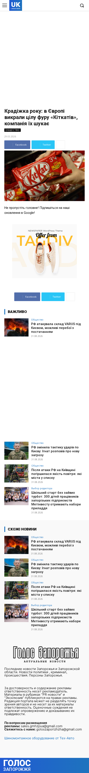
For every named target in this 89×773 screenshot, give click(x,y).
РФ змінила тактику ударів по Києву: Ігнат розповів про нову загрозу (55, 451)
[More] (60, 144)
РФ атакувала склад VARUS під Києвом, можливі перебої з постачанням (56, 328)
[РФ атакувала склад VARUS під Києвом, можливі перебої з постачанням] (16, 327)
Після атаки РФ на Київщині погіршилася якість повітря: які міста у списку (56, 474)
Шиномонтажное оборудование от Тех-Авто (39, 738)
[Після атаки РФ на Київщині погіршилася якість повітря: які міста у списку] (16, 473)
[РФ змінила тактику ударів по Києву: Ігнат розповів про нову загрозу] (16, 451)
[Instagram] (59, 5)
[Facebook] (52, 5)
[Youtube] (72, 5)
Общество (12, 130)
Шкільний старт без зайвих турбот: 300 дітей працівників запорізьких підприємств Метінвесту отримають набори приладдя (56, 500)
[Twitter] (66, 5)
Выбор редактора (41, 488)
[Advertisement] (44, 57)
